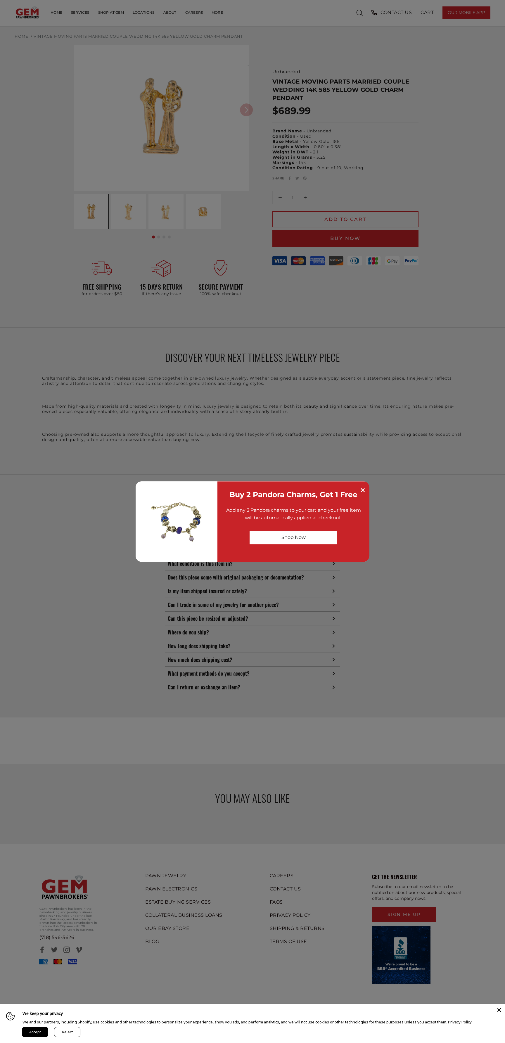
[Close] (499, 1010)
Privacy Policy (460, 1022)
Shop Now (293, 537)
